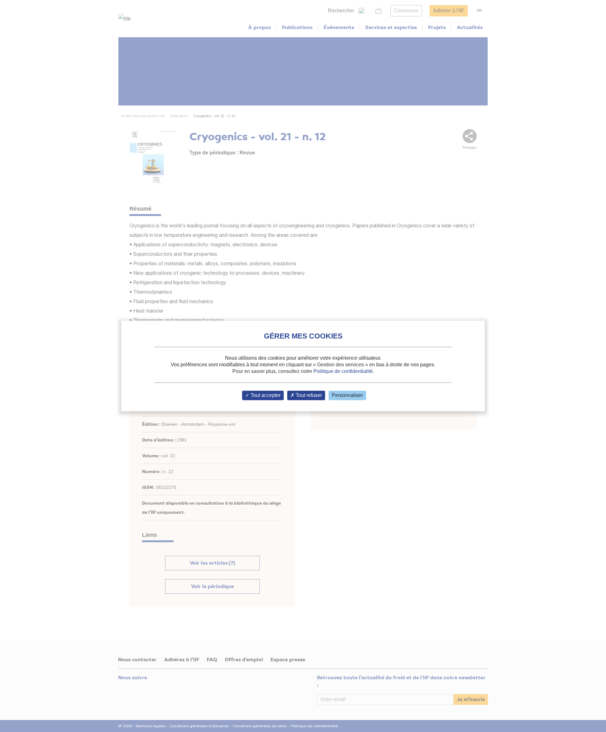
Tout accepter (265, 395)
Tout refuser (308, 395)
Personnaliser (347, 395)
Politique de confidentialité (343, 371)
